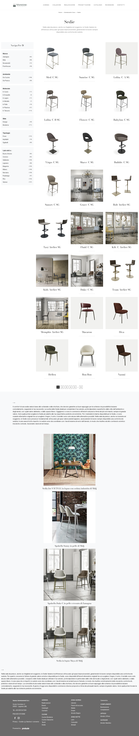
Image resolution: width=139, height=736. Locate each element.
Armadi (73, 725)
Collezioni (57, 5)
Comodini (74, 722)
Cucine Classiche (47, 720)
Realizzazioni (69, 5)
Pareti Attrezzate (77, 705)
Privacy (15, 721)
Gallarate (6, 160)
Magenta (6, 166)
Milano (5, 169)
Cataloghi (98, 5)
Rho (4, 179)
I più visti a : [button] (7, 150)
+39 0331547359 (20, 710)
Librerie (73, 703)
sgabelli (5, 142)
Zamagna (6, 57)
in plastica (6, 107)
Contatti (121, 5)
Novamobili (6, 63)
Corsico (5, 157)
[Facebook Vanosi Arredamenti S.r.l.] (14, 718)
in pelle (5, 104)
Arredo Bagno (75, 713)
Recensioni (109, 5)
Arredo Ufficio (105, 716)
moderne (6, 125)
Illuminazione (104, 707)
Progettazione (84, 5)
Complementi (104, 709)
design (5, 122)
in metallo (6, 101)
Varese (5, 182)
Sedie (79, 12)
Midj (4, 60)
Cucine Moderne (47, 717)
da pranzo (6, 80)
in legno (5, 98)
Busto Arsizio (7, 154)
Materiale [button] (6, 88)
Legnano (5, 163)
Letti (72, 720)
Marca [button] (5, 53)
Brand (44, 705)
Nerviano (6, 172)
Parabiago (6, 176)
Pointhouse (6, 66)
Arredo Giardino (105, 723)
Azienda (46, 5)
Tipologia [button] (6, 133)
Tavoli (43, 722)
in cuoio (5, 92)
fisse (4, 136)
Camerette (104, 700)
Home (60, 12)
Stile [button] (4, 119)
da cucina (6, 77)
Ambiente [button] (6, 74)
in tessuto (6, 111)
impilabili (5, 139)
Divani (73, 710)
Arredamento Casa (69, 12)
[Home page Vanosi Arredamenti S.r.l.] (20, 5)
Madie (73, 708)
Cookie (21, 721)
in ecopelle (6, 95)
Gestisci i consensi (32, 721)
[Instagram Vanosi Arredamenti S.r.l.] (18, 718)
